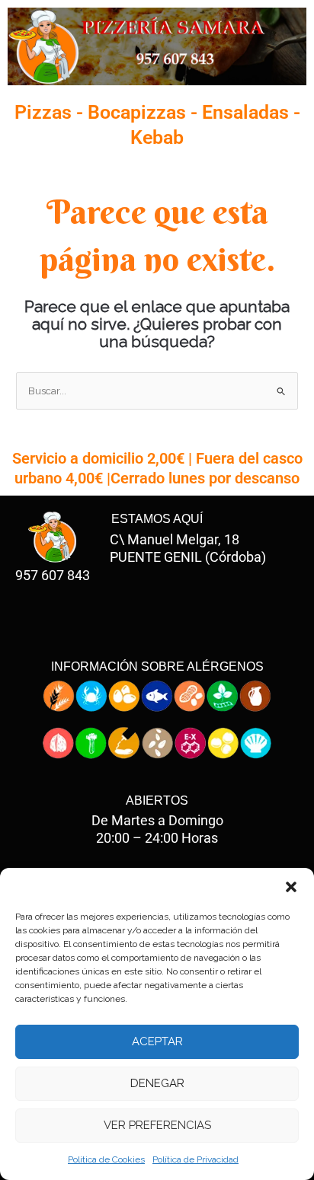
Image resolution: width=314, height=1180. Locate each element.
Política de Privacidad (195, 1159)
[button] (291, 887)
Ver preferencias (157, 1125)
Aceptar (157, 1041)
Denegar (157, 1083)
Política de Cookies (106, 1159)
